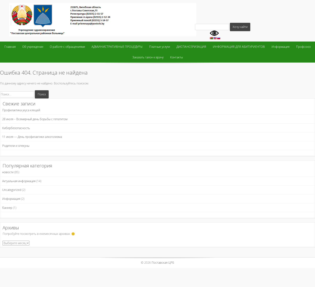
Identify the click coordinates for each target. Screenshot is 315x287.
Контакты (176, 57)
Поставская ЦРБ (162, 263)
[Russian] (218, 38)
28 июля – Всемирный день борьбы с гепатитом (34, 119)
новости (7, 172)
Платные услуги (159, 47)
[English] (215, 38)
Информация (280, 47)
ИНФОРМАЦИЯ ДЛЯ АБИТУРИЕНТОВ (239, 47)
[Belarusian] (211, 38)
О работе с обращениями (67, 47)
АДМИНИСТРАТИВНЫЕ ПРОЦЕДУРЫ (117, 47)
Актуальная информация (19, 181)
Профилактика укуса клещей (21, 110)
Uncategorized (11, 190)
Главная (10, 47)
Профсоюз (303, 47)
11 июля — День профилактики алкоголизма (32, 137)
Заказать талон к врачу (148, 57)
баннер (7, 208)
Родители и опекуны (15, 146)
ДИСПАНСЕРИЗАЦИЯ (191, 47)
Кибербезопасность (16, 128)
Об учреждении (32, 47)
